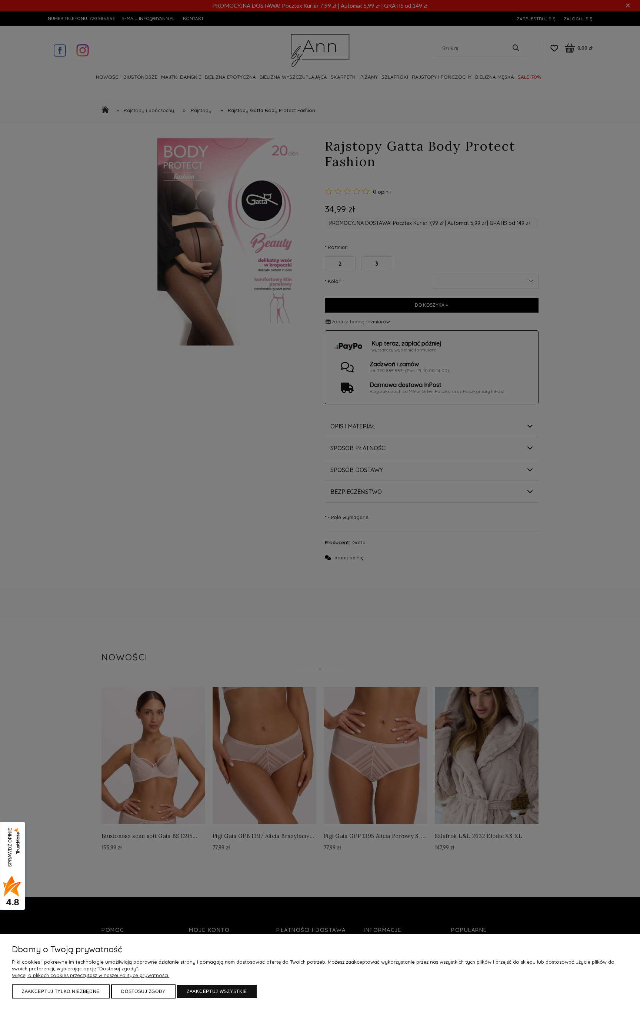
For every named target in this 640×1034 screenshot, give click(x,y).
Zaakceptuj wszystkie (217, 991)
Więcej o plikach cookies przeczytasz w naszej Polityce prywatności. (90, 975)
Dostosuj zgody (143, 991)
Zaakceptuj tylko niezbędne (61, 991)
